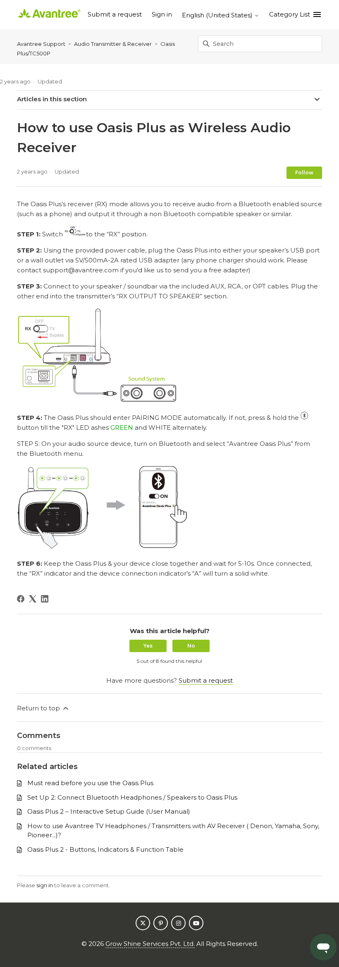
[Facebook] (20, 599)
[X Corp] (32, 599)
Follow (304, 172)
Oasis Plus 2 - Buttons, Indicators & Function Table (105, 849)
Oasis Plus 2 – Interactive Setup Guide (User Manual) (108, 811)
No (191, 646)
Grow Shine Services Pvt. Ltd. (150, 944)
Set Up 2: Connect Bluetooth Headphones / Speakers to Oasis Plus (132, 797)
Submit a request (115, 14)
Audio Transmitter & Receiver (113, 43)
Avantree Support (41, 43)
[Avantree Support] (49, 15)
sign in (44, 885)
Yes (148, 646)
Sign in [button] (162, 14)
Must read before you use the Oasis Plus (90, 783)
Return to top (39, 708)
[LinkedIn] (44, 599)
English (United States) (218, 15)
